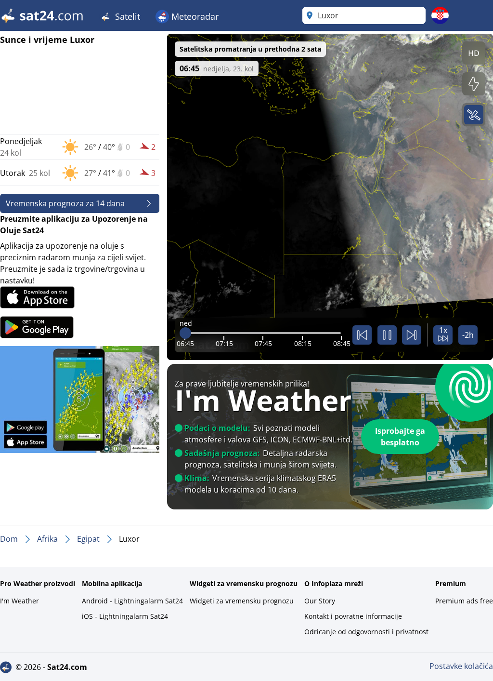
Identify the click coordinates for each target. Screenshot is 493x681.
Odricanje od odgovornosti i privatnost (366, 631)
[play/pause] (387, 335)
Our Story (319, 600)
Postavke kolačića (461, 666)
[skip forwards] (411, 335)
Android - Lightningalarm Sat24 (132, 600)
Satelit (126, 16)
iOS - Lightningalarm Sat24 (125, 616)
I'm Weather (19, 600)
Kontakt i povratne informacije (353, 616)
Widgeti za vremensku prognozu (242, 600)
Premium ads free (464, 600)
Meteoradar (194, 16)
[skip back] (362, 335)
